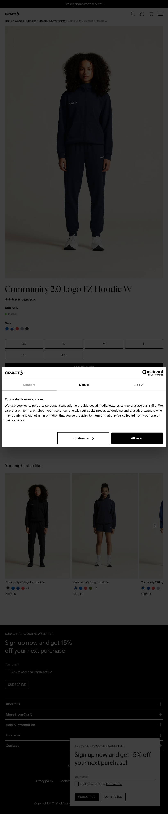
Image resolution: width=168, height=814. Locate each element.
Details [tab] (84, 384)
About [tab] (138, 384)
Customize (81, 438)
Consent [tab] (29, 384)
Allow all (137, 438)
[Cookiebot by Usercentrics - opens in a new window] (145, 373)
